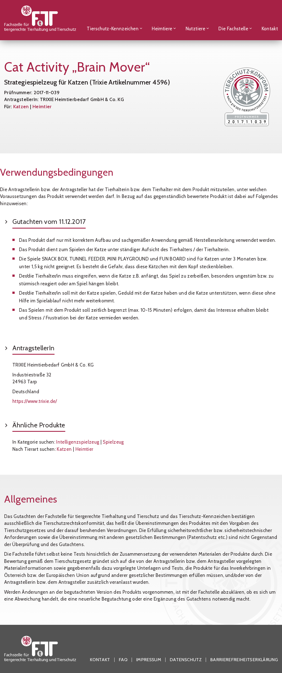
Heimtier (42, 106)
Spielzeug (113, 442)
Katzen (21, 106)
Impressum (148, 660)
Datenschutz (186, 660)
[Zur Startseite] (40, 20)
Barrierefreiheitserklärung (244, 660)
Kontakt (100, 660)
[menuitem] (114, 20)
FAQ (123, 660)
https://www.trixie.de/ (34, 401)
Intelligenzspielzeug (77, 442)
